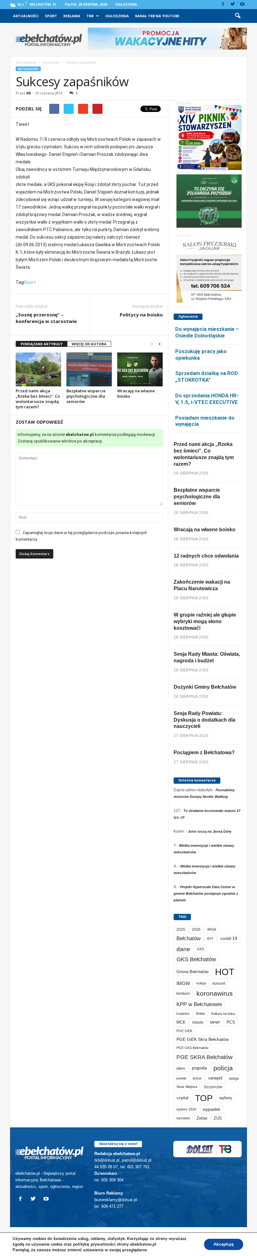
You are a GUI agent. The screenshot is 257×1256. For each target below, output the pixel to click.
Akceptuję (223, 1244)
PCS (231, 1022)
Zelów (202, 1118)
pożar (197, 1078)
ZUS (218, 1118)
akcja (211, 929)
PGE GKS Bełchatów (192, 1048)
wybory (225, 1097)
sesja (234, 1078)
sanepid (215, 1078)
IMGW (183, 983)
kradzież (183, 1013)
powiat (181, 1078)
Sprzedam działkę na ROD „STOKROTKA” (206, 376)
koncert (218, 983)
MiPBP (215, 1022)
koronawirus (215, 993)
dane (183, 949)
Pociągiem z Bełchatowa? (204, 752)
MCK (181, 1022)
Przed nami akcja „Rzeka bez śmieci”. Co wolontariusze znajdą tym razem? (38, 399)
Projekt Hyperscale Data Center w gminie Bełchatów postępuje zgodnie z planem (206, 893)
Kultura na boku (223, 1013)
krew (200, 1013)
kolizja (201, 983)
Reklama (71, 15)
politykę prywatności (94, 1244)
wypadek (211, 1109)
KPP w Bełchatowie (199, 1004)
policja (223, 1068)
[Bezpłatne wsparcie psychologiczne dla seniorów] (89, 369)
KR (28, 93)
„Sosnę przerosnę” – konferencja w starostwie (46, 317)
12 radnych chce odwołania (206, 556)
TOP (204, 1098)
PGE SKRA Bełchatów (204, 1057)
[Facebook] (223, 4)
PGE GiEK (184, 1031)
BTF (210, 939)
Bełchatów (188, 938)
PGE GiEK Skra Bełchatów (202, 1039)
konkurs (183, 993)
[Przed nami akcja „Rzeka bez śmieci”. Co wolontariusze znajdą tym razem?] (38, 369)
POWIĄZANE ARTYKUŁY (41, 344)
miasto (197, 1022)
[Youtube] (242, 4)
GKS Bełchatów (196, 959)
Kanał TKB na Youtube (157, 15)
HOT (224, 972)
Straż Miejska (186, 1087)
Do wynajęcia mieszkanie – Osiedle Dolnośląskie (207, 332)
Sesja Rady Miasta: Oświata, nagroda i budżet (207, 657)
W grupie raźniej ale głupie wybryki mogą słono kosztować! (205, 621)
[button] (237, 16)
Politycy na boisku (141, 314)
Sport (51, 15)
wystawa (183, 1118)
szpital (182, 1097)
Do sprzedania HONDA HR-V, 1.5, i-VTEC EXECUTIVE (207, 398)
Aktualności (26, 15)
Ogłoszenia (126, 4)
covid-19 (228, 938)
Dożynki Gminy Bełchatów (205, 687)
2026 (196, 929)
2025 (180, 929)
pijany (180, 1068)
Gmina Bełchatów (192, 971)
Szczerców (213, 1087)
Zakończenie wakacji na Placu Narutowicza (202, 585)
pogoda (199, 1068)
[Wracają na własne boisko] (140, 369)
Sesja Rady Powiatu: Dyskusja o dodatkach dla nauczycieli (204, 720)
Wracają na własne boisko (136, 393)
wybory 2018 (186, 1109)
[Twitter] (232, 4)
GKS (200, 949)
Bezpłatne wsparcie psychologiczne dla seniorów (86, 396)
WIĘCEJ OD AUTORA (89, 344)
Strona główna (26, 62)
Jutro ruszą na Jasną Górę (209, 831)
